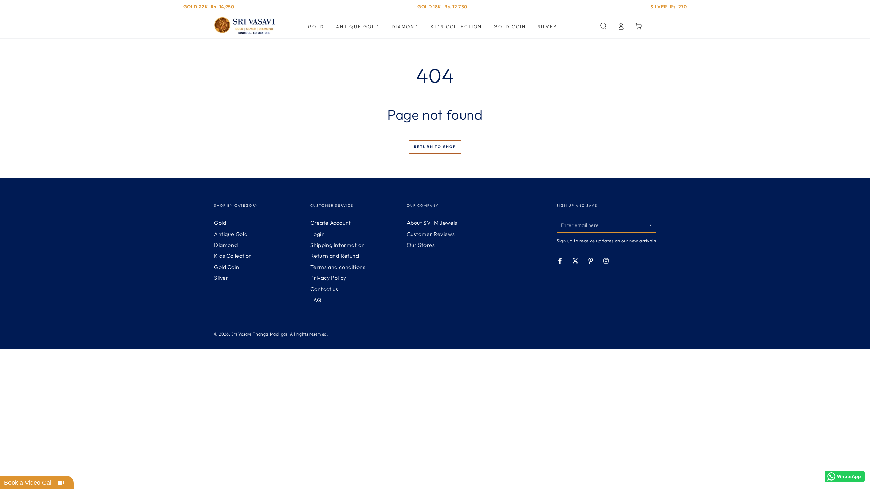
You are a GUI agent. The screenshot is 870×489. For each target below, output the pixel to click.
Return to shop (435, 146)
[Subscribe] (652, 224)
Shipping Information (337, 244)
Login (317, 234)
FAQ (315, 299)
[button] (603, 26)
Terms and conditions (337, 267)
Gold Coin (226, 267)
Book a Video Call (28, 482)
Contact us (324, 289)
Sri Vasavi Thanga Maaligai (259, 334)
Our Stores (421, 244)
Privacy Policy (328, 277)
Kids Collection (233, 255)
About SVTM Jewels (432, 222)
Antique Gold (230, 234)
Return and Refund (334, 255)
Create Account (330, 222)
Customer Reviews (431, 234)
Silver (221, 277)
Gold (220, 222)
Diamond (226, 244)
